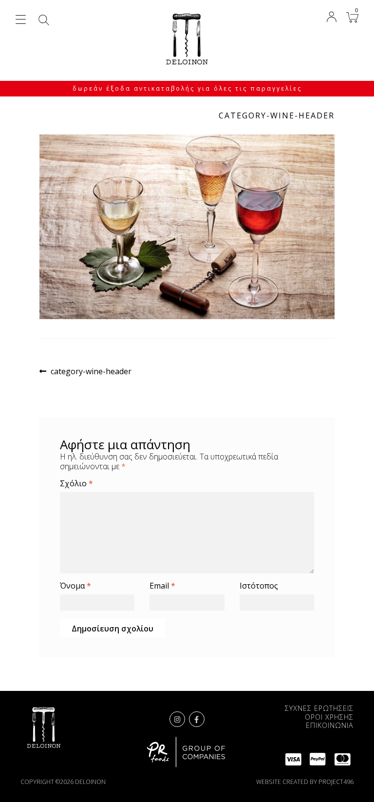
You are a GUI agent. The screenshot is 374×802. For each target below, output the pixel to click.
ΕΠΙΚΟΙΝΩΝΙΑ (330, 725)
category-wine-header (90, 371)
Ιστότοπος (259, 586)
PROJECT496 (336, 782)
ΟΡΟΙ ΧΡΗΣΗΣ (329, 717)
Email (162, 586)
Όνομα (75, 586)
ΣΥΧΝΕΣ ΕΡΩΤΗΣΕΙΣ (319, 708)
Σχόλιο (76, 483)
